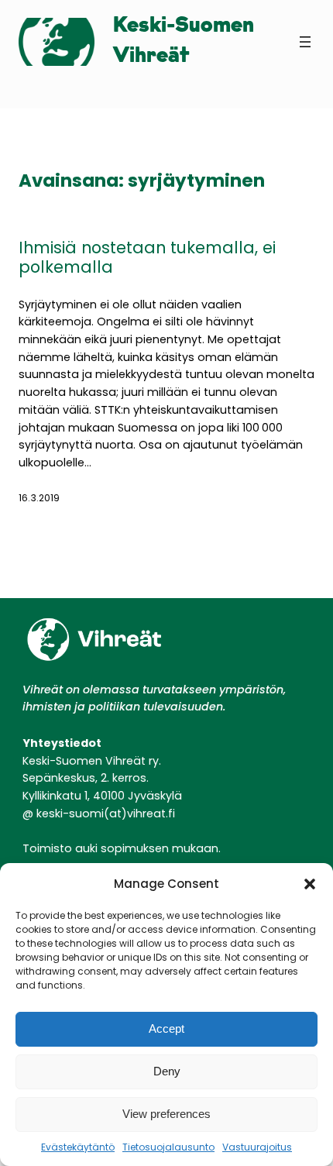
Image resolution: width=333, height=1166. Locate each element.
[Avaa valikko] (305, 42)
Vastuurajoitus (257, 1147)
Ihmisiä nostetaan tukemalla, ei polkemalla (147, 258)
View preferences (166, 1113)
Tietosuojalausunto (168, 1147)
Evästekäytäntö (78, 1147)
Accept (166, 1028)
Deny (166, 1071)
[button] (310, 884)
